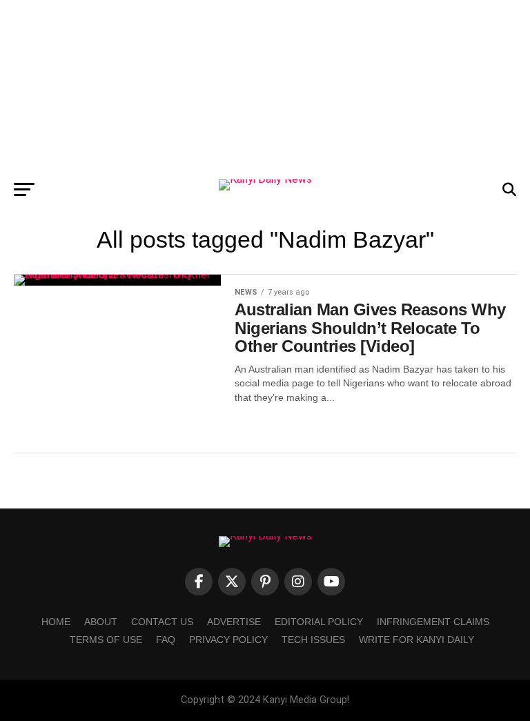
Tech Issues (313, 639)
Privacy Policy (228, 639)
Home (55, 621)
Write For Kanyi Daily (416, 639)
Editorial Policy (319, 621)
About (100, 621)
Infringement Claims (433, 621)
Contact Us (162, 621)
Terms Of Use (106, 639)
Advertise (234, 621)
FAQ (165, 639)
